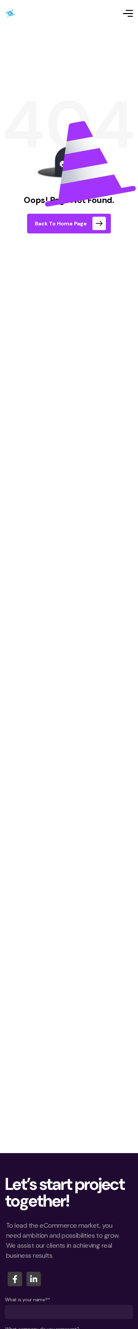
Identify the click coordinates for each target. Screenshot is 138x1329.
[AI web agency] (10, 13)
